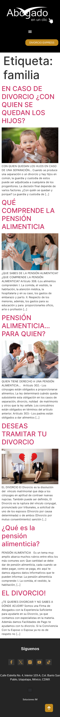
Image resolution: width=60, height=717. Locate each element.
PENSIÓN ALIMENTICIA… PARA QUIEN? (26, 326)
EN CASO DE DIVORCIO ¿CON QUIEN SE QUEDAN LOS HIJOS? (28, 104)
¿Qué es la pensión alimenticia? (21, 536)
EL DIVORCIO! (24, 593)
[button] (30, 31)
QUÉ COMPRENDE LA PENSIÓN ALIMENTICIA (28, 214)
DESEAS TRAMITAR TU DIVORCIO (24, 434)
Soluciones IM (30, 699)
